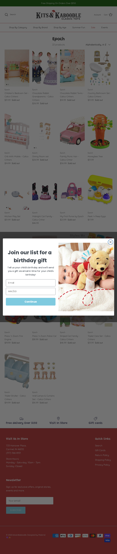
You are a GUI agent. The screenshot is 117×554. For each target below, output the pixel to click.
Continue (31, 301)
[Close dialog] (110, 242)
